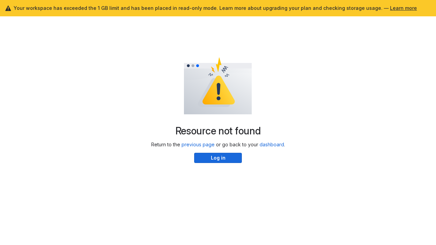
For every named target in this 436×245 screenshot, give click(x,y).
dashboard (272, 144)
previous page (198, 144)
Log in (218, 158)
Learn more (403, 8)
